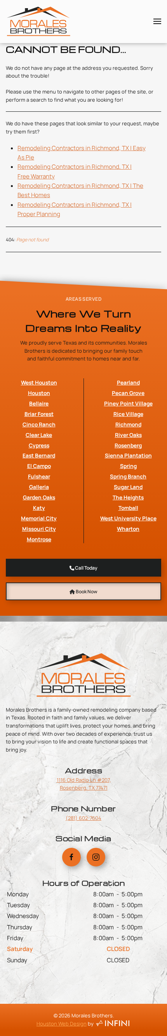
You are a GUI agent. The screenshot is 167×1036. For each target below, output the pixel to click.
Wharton (128, 528)
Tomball (128, 507)
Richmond (128, 424)
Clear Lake (39, 434)
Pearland (128, 382)
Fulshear (39, 476)
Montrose (39, 539)
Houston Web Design (62, 1023)
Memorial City (39, 518)
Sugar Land (128, 486)
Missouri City (39, 528)
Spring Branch (128, 476)
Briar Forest (39, 414)
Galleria (39, 486)
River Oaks (128, 434)
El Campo (39, 465)
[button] (157, 21)
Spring (128, 465)
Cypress (39, 445)
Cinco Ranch (39, 424)
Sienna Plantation (128, 455)
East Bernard (39, 455)
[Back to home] (38, 21)
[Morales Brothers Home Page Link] (83, 674)
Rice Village (128, 414)
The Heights (128, 497)
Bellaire (39, 403)
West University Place (128, 518)
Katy (39, 507)
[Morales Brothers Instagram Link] (96, 857)
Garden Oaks (39, 497)
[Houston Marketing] (112, 1023)
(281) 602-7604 (83, 817)
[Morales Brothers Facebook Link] (71, 857)
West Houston (39, 382)
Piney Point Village (128, 403)
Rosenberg (128, 445)
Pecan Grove (128, 393)
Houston (39, 393)
